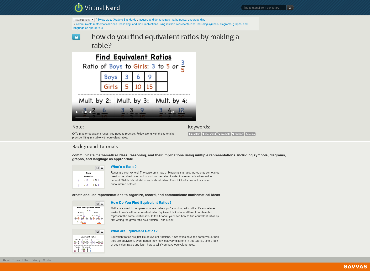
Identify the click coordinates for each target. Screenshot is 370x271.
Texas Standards (82, 19)
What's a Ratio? (124, 166)
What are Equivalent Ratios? (134, 230)
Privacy (35, 260)
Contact (47, 260)
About (6, 260)
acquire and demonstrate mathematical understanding (172, 19)
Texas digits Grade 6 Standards (117, 19)
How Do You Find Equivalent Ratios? (141, 202)
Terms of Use (20, 260)
